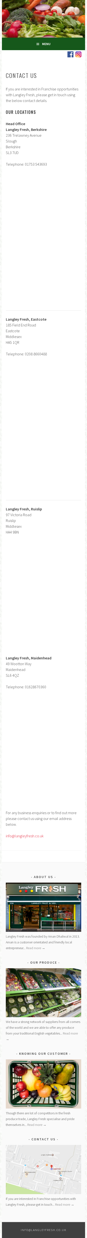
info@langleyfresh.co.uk (25, 835)
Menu (46, 44)
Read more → (35, 948)
